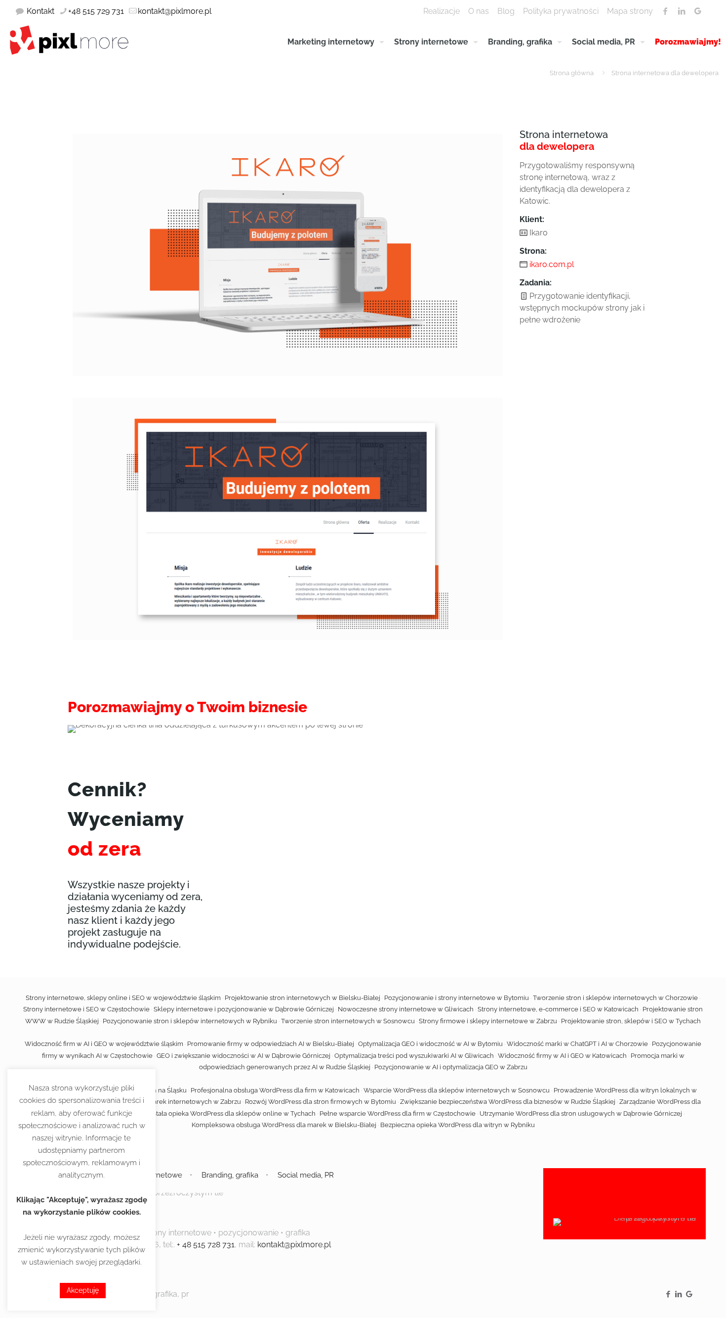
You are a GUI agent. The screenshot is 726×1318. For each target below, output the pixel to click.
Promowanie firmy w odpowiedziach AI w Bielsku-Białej (270, 1043)
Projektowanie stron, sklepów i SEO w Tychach (631, 1021)
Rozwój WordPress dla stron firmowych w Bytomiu (320, 1101)
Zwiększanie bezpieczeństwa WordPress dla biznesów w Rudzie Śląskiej (507, 1101)
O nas (478, 11)
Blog (506, 11)
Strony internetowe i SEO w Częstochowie (86, 1009)
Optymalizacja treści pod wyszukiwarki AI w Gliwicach (414, 1055)
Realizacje (441, 11)
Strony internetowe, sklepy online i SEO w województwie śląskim (123, 997)
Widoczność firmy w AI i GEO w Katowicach (562, 1055)
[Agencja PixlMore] (69, 39)
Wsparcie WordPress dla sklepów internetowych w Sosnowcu (456, 1090)
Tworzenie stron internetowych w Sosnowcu (348, 1021)
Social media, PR (306, 1175)
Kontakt (40, 11)
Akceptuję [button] (83, 1290)
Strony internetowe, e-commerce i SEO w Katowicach (558, 1009)
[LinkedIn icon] (679, 1294)
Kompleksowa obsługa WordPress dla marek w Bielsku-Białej (284, 1125)
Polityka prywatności (561, 11)
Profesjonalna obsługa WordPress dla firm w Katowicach (275, 1090)
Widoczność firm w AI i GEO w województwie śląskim (104, 1043)
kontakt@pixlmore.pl (174, 11)
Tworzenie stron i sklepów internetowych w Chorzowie (615, 997)
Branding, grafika (230, 1175)
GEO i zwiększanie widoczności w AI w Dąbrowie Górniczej (243, 1055)
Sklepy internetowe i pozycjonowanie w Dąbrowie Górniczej (244, 1009)
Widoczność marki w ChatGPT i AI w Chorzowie (577, 1043)
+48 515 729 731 (96, 11)
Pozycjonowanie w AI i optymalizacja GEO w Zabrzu (450, 1067)
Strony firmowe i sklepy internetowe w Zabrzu (488, 1021)
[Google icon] (689, 1294)
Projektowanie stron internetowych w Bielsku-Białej (302, 997)
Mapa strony (630, 11)
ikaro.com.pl (551, 264)
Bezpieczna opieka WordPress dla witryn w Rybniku (457, 1125)
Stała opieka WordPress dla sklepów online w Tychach (234, 1113)
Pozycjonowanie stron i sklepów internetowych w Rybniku (190, 1021)
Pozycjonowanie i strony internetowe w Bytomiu (456, 997)
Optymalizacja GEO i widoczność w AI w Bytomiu (430, 1043)
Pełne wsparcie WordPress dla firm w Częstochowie (398, 1113)
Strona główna (572, 73)
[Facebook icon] (668, 1294)
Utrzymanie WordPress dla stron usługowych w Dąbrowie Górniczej (581, 1113)
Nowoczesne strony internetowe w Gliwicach (406, 1009)
